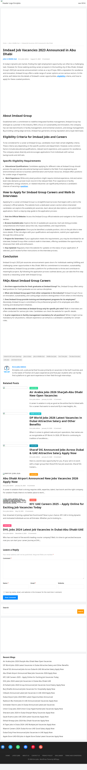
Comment (7, 558)
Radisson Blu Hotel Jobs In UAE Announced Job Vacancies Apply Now (30, 701)
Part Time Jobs (63, 356)
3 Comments (29, 511)
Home (5, 43)
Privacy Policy (47, 755)
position (24, 186)
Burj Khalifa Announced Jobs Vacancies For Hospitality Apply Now (29, 689)
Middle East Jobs (51, 356)
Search (6, 607)
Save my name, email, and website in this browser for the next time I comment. (34, 592)
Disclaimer (59, 755)
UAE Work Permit (16, 360)
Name (6, 583)
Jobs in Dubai (27, 356)
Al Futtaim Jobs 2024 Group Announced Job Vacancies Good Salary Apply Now (34, 685)
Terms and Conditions (73, 755)
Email (33, 583)
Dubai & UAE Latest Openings (12, 356)
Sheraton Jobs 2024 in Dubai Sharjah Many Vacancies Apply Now (28, 713)
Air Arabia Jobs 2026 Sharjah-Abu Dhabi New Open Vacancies (56, 393)
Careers (33, 500)
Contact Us (36, 755)
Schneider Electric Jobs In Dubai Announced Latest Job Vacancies (29, 705)
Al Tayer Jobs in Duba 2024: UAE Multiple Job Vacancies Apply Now (29, 724)
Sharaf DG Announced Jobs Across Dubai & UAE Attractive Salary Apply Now (56, 451)
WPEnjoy (56, 759)
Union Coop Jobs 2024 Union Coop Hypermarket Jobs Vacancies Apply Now (33, 709)
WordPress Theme (45, 759)
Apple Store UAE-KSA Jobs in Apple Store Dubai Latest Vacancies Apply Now (33, 736)
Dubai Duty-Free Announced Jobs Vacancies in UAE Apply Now (28, 732)
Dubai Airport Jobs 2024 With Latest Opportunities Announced (28, 697)
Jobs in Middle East (14, 43)
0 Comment (46, 59)
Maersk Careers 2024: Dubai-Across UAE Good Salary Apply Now (28, 728)
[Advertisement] (43, 26)
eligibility (61, 76)
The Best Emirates (74, 356)
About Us (25, 755)
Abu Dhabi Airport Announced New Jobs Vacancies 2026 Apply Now (40, 480)
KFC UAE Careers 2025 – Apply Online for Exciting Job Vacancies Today (43, 505)
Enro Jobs (36, 759)
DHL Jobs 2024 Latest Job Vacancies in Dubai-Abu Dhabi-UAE (43, 529)
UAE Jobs (6, 360)
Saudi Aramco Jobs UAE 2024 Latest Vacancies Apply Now (26, 717)
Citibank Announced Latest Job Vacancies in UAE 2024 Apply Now (29, 693)
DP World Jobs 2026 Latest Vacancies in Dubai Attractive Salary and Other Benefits (55, 421)
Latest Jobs (34, 388)
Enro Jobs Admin (23, 59)
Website (61, 583)
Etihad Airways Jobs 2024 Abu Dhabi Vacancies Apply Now (26, 720)
